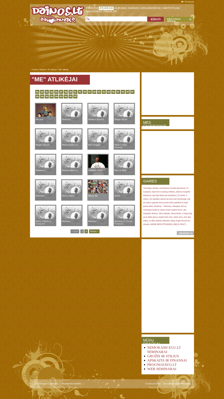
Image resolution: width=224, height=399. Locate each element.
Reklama (54, 384)
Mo (104, 92)
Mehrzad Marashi (70, 145)
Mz (70, 96)
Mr (118, 92)
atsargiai (176, 206)
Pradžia (92, 8)
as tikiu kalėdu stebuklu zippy (162, 221)
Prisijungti (189, 2)
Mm (94, 92)
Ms (123, 92)
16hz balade (164, 213)
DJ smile (181, 195)
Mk (85, 92)
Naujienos (94, 11)
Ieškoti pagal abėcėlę (174, 20)
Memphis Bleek (95, 170)
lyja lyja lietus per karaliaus (164, 195)
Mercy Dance (68, 196)
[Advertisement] (112, 49)
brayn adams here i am (176, 210)
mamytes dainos (150, 213)
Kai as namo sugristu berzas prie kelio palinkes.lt (166, 201)
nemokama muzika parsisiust (172, 188)
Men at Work (120, 170)
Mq (113, 92)
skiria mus (178, 217)
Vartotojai (170, 8)
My (66, 96)
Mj (80, 92)
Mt (132, 92)
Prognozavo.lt (162, 365)
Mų (42, 96)
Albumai (120, 8)
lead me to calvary (160, 192)
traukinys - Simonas (162, 206)
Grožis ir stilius (163, 356)
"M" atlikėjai (51, 69)
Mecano (39, 119)
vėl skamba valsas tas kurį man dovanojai (167, 199)
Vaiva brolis (176, 213)
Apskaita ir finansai (167, 360)
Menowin (40, 196)
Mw (56, 96)
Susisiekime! (40, 384)
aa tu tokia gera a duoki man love (158, 217)
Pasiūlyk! (110, 11)
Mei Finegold (94, 145)
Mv (51, 96)
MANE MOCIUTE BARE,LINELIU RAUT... (169, 224)
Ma (37, 92)
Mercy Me (93, 196)
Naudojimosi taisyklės (71, 384)
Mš (127, 92)
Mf (61, 92)
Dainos (133, 8)
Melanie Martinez (70, 170)
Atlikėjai (106, 8)
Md (51, 92)
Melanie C (40, 170)
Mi (75, 92)
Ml (89, 92)
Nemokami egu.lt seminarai (164, 349)
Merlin (117, 196)
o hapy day (187, 213)
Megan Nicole (120, 119)
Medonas (66, 119)
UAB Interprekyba (183, 384)
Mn (99, 92)
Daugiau (184, 233)
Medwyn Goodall (96, 119)
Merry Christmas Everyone (43, 222)
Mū (47, 96)
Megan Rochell (43, 145)
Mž (75, 96)
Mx (61, 96)
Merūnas (66, 221)
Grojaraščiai (150, 8)
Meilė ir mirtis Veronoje (120, 146)
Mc (47, 92)
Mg (66, 92)
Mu (37, 96)
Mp (108, 92)
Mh (70, 92)
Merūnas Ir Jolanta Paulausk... (123, 222)
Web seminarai (161, 369)
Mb (42, 92)
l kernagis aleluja (150, 188)
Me (56, 92)
